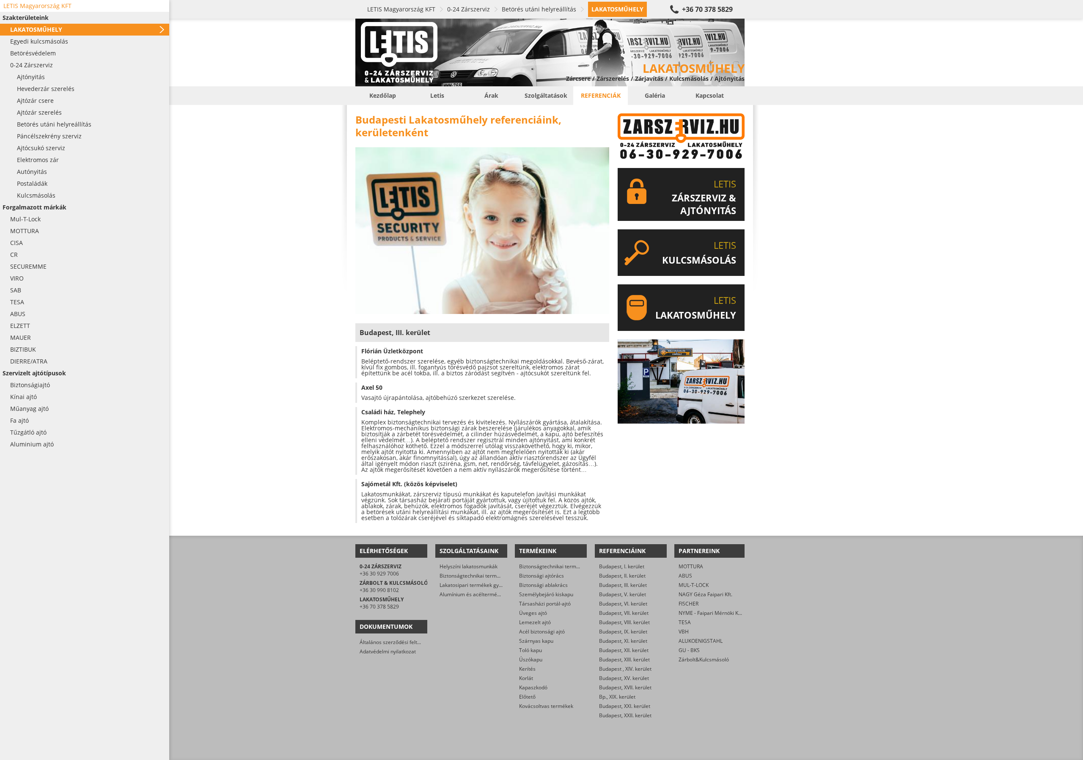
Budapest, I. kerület (621, 566)
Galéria (655, 95)
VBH (684, 631)
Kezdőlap (382, 95)
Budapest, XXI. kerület (624, 706)
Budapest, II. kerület (622, 575)
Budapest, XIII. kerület (624, 659)
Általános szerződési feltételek (396, 642)
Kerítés (527, 668)
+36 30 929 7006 (379, 573)
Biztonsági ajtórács (541, 575)
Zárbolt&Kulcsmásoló (704, 659)
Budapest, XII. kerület (624, 650)
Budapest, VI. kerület (623, 603)
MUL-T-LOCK (694, 585)
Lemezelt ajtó (535, 622)
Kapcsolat (709, 95)
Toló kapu (530, 650)
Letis (437, 95)
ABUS (685, 575)
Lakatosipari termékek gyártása (477, 585)
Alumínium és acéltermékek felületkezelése (491, 594)
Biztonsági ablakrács (543, 585)
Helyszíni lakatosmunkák (469, 566)
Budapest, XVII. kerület (625, 687)
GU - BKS (689, 650)
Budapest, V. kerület (622, 594)
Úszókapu (530, 659)
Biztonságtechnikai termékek (553, 566)
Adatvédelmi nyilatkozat (388, 651)
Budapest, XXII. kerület (625, 715)
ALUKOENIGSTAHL (701, 640)
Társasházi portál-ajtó (545, 603)
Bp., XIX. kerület (617, 696)
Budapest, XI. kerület (623, 640)
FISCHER (688, 603)
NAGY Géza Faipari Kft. (705, 594)
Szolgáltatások (546, 95)
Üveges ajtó (533, 613)
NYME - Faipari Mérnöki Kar (711, 613)
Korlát (526, 678)
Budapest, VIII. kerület (624, 622)
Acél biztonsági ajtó (542, 631)
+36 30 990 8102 (379, 590)
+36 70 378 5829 (707, 9)
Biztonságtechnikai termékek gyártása (485, 575)
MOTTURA (691, 566)
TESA (685, 622)
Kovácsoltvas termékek (546, 706)
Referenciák (601, 95)
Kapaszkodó (533, 687)
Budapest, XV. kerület (624, 678)
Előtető (527, 696)
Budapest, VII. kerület (624, 613)
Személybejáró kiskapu (546, 594)
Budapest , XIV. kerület (625, 668)
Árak (491, 95)
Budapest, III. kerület (623, 585)
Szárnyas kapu (536, 640)
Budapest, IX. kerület (623, 631)
